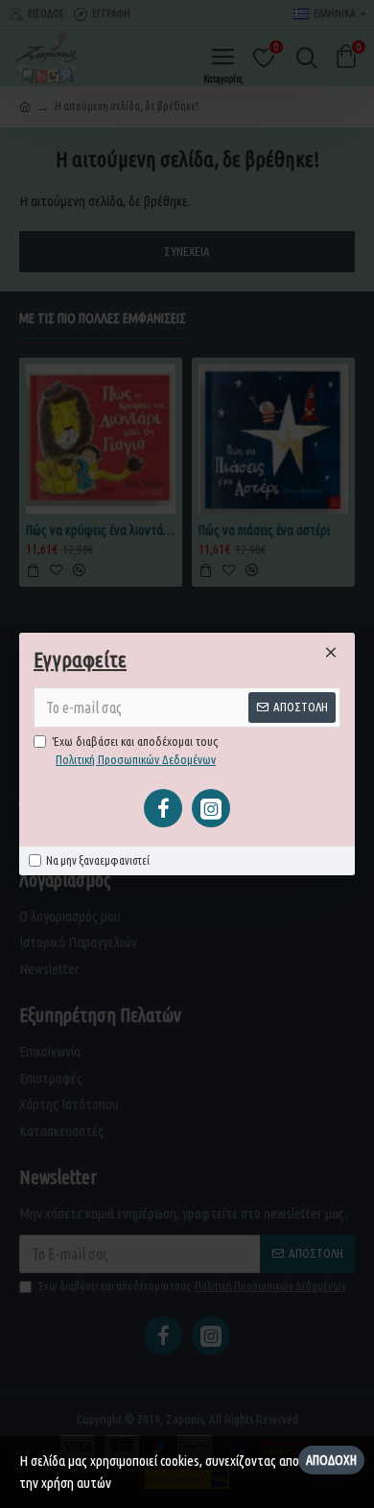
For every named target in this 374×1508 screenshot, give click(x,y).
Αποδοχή (331, 1460)
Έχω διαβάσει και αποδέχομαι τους (135, 750)
